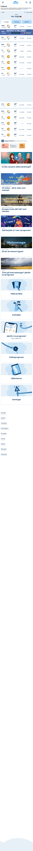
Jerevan (3, 413)
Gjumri (3, 418)
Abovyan (4, 449)
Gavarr (3, 444)
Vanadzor (4, 423)
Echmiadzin (4, 428)
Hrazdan (4, 433)
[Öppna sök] (26, 2)
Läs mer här (24, 9)
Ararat (3, 439)
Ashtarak (4, 454)
